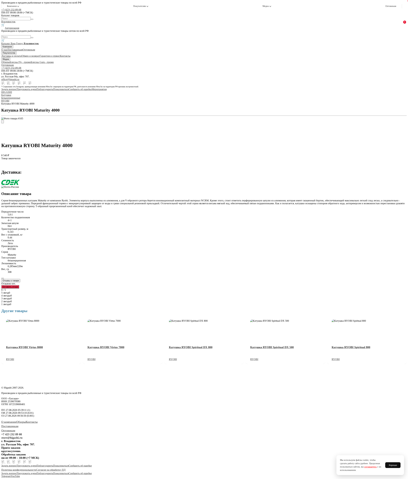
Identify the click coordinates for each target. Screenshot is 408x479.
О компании (8, 421)
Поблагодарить (44, 89)
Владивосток (8, 21)
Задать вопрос (9, 89)
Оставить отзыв (10, 287)
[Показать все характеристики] (2, 278)
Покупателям (139, 6)
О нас (4, 49)
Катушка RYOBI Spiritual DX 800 (190, 347)
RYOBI (10, 359)
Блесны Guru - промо (42, 62)
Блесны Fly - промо (20, 62)
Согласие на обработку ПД (51, 469)
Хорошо (393, 465)
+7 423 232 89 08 (11, 434)
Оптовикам (390, 6)
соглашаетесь (370, 467)
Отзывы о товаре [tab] (11, 280)
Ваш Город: (25, 43)
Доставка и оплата (11, 56)
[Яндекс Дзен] (14, 83)
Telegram (6, 476)
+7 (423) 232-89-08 (11, 9)
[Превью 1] (2, 121)
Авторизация (12, 28)
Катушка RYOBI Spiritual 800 (351, 347)
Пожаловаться (61, 89)
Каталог (6, 43)
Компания (12, 6)
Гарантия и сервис (50, 56)
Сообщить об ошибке (80, 89)
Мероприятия (99, 89)
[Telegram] (3, 83)
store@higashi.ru (11, 437)
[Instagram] (25, 83)
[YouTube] (30, 83)
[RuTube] (20, 83)
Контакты (65, 56)
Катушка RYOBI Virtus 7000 (105, 347)
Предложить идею (26, 89)
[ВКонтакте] (9, 83)
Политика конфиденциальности (18, 469)
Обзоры (5, 62)
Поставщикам (15, 49)
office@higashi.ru (10, 79)
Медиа (265, 6)
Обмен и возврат (30, 56)
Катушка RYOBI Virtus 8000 (24, 347)
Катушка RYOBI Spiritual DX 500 (272, 347)
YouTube (15, 476)
